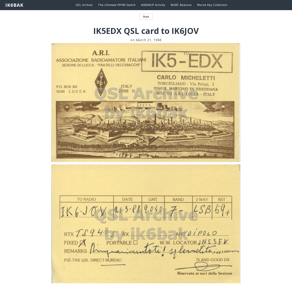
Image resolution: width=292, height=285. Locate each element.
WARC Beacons (181, 5)
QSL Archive (84, 5)
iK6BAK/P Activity (153, 5)
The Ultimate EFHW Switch (117, 5)
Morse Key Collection (212, 5)
